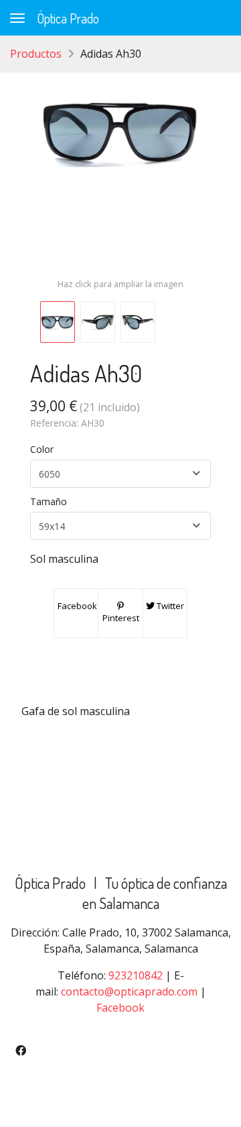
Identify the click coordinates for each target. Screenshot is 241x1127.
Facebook (76, 606)
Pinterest (120, 618)
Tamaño (48, 501)
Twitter (169, 606)
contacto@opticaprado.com (129, 991)
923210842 (135, 975)
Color (42, 449)
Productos (36, 53)
